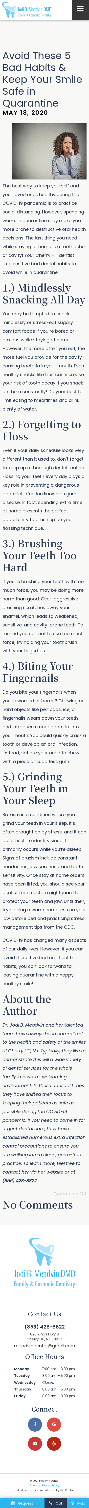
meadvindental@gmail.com (44, 1346)
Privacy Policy (50, 1485)
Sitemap (35, 1485)
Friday (19, 1395)
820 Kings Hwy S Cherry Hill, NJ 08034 (44, 1337)
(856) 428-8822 (44, 1326)
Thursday (22, 1389)
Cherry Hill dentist (55, 255)
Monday (21, 1368)
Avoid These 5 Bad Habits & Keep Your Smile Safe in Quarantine (42, 79)
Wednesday (25, 1382)
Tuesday (22, 1375)
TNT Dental (67, 1490)
